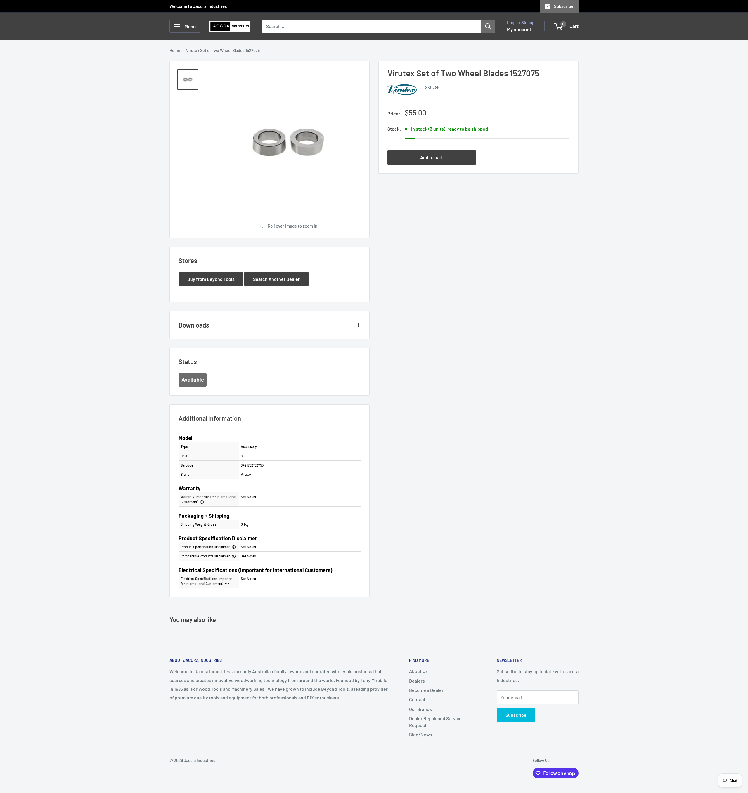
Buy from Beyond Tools (211, 279)
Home (174, 50)
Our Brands (420, 709)
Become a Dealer (426, 690)
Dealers (417, 680)
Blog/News (420, 734)
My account (519, 29)
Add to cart (431, 157)
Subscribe (563, 6)
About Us (418, 671)
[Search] (488, 26)
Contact (417, 699)
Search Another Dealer (276, 279)
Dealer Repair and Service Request (435, 722)
